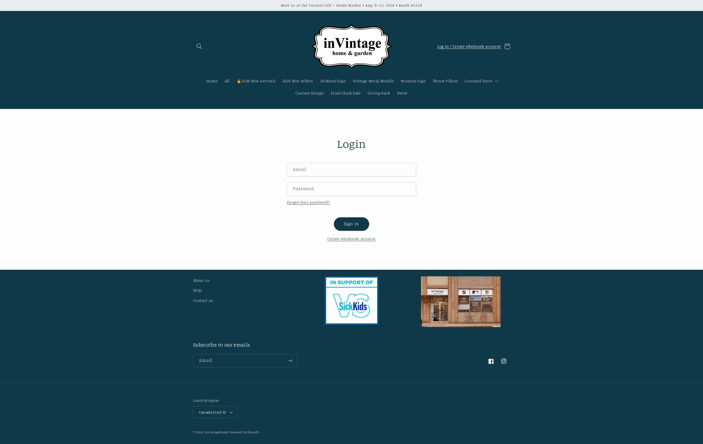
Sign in (351, 223)
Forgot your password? (308, 202)
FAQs (197, 290)
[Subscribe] (290, 360)
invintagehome (216, 432)
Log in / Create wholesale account (469, 46)
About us (201, 280)
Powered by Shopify (244, 432)
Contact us (203, 300)
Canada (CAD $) (212, 412)
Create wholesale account (351, 238)
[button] (199, 46)
